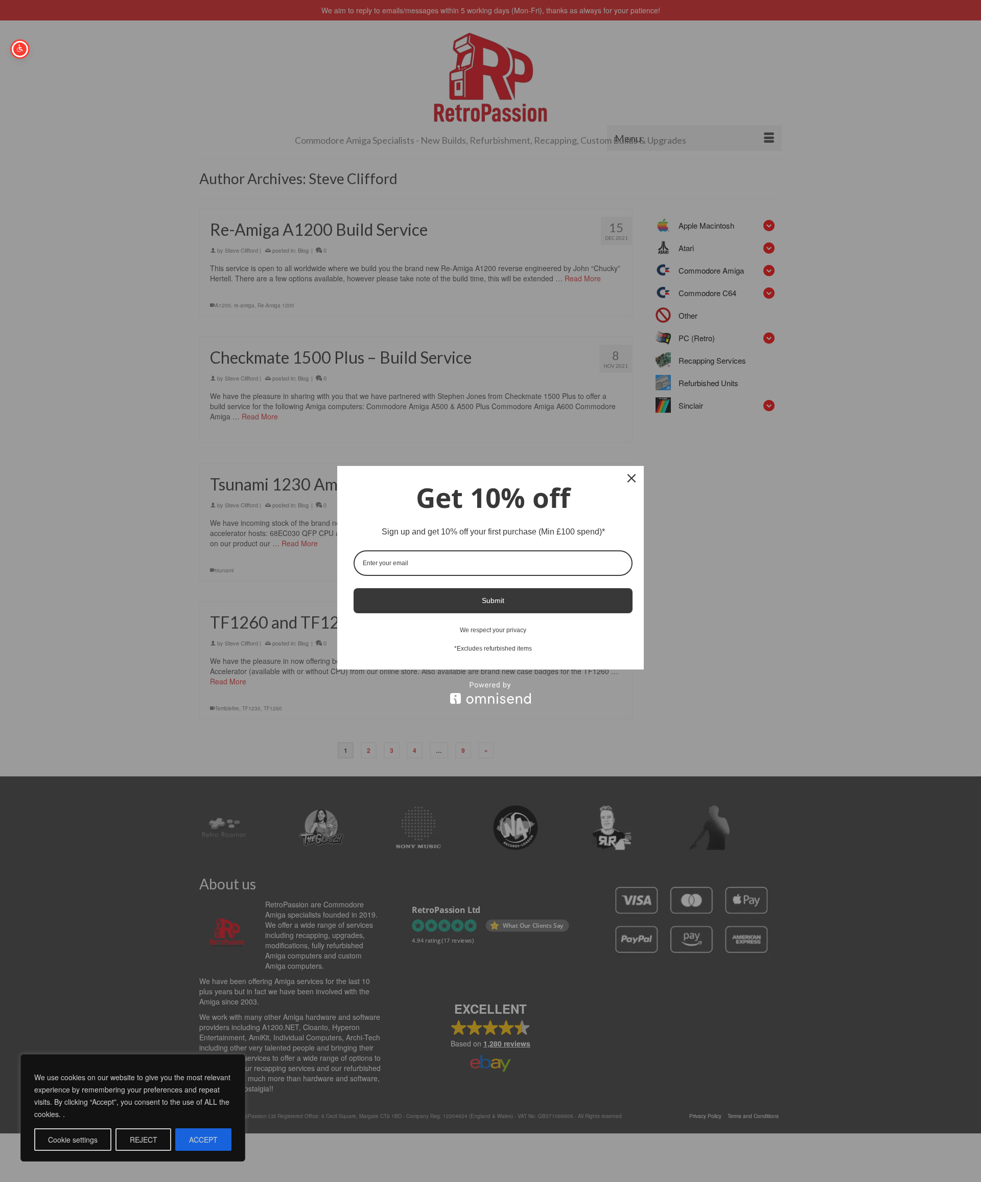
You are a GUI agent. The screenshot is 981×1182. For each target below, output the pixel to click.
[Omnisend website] (490, 693)
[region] (132, 1108)
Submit (493, 600)
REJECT (143, 1139)
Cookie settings (73, 1139)
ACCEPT (203, 1139)
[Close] (631, 478)
